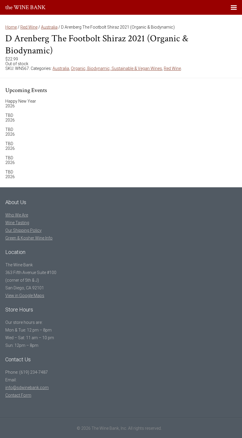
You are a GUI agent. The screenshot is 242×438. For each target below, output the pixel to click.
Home (11, 27)
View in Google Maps (24, 295)
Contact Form (18, 395)
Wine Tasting (17, 222)
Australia (49, 27)
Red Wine (28, 27)
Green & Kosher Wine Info (29, 238)
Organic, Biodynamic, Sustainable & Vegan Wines (116, 68)
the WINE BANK (25, 7)
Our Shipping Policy (23, 230)
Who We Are (16, 215)
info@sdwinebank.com (27, 387)
